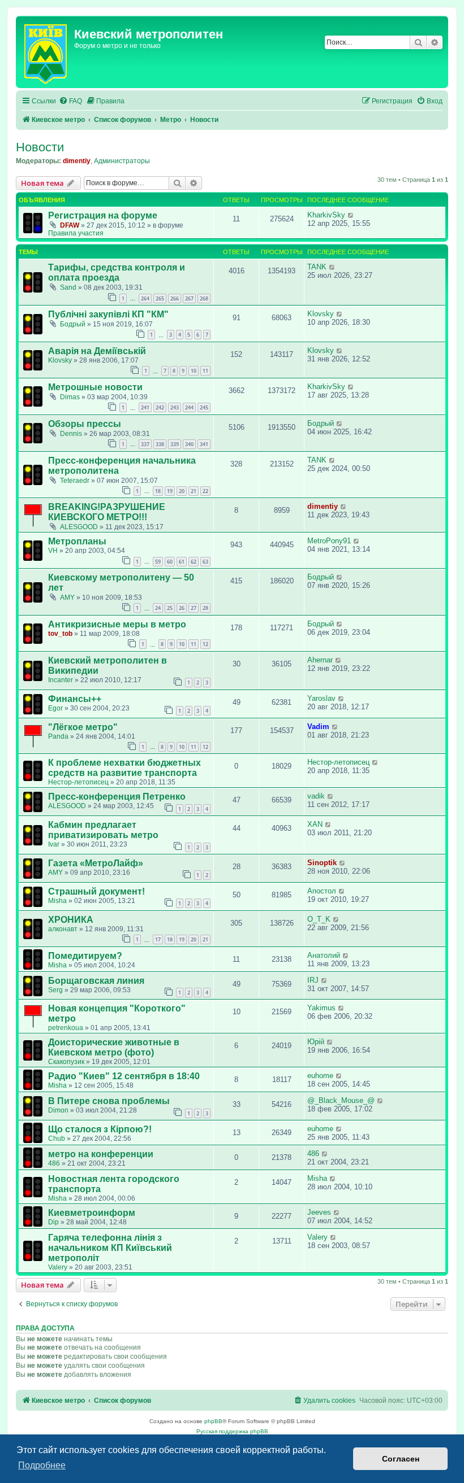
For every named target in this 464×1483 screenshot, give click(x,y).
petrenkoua (65, 1028)
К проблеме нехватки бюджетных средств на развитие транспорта (124, 768)
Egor (55, 708)
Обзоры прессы (84, 424)
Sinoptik (322, 862)
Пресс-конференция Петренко (117, 796)
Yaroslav (321, 698)
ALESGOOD (79, 527)
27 (193, 608)
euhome (320, 1075)
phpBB (213, 1421)
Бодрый (72, 324)
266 (174, 298)
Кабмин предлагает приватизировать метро (103, 830)
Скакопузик (66, 1062)
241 (145, 407)
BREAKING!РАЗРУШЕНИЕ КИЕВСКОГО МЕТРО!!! (106, 512)
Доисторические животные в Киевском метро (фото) (113, 1047)
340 (189, 444)
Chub (56, 1138)
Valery (57, 1267)
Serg (55, 990)
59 (158, 561)
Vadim (318, 726)
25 (170, 608)
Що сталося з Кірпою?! (100, 1129)
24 (158, 608)
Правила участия (76, 233)
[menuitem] (70, 101)
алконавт (63, 929)
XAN (315, 824)
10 (193, 370)
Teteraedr (74, 481)
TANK (316, 267)
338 (160, 444)
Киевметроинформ (91, 1213)
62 (193, 561)
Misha (57, 901)
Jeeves (319, 1212)
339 (174, 444)
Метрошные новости (95, 387)
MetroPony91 (329, 541)
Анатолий (323, 955)
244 (189, 407)
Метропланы (77, 541)
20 (181, 491)
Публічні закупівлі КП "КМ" (108, 314)
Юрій (315, 1041)
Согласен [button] (400, 1458)
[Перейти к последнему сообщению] (351, 215)
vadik (316, 796)
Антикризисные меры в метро (117, 624)
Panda (58, 736)
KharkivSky (326, 215)
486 (54, 1163)
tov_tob (60, 634)
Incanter (60, 680)
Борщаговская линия (96, 980)
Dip (53, 1222)
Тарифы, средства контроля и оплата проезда (116, 272)
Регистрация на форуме (102, 215)
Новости (40, 147)
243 (174, 407)
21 (193, 491)
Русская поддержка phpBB (232, 1431)
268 (204, 298)
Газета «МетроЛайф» (95, 863)
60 (170, 561)
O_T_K (318, 919)
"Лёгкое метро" (83, 727)
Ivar (53, 844)
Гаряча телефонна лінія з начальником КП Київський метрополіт (110, 1248)
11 (205, 370)
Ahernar (320, 660)
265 (160, 298)
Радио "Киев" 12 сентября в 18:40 (124, 1076)
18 (158, 491)
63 (205, 561)
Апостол (321, 891)
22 (205, 491)
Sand (68, 287)
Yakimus (321, 1008)
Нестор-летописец (78, 782)
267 (189, 298)
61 (181, 561)
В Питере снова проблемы (109, 1101)
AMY (67, 597)
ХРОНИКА (70, 919)
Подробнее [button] (42, 1465)
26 (181, 608)
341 (204, 444)
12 (205, 644)
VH (53, 551)
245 (204, 407)
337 (145, 444)
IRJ (313, 980)
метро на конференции (100, 1154)
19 (170, 491)
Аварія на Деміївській (97, 351)
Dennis (71, 434)
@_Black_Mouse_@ (341, 1100)
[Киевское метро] (46, 52)
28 (205, 608)
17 (158, 939)
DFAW (69, 225)
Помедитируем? (85, 956)
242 (160, 407)
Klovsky (320, 313)
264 (145, 298)
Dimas (70, 397)
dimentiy (77, 161)
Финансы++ (74, 699)
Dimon (58, 1110)
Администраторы (122, 161)
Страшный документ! (96, 891)
